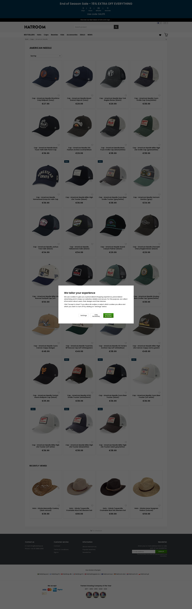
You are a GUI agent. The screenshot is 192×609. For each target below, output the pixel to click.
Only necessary (96, 315)
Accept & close (108, 315)
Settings (83, 315)
